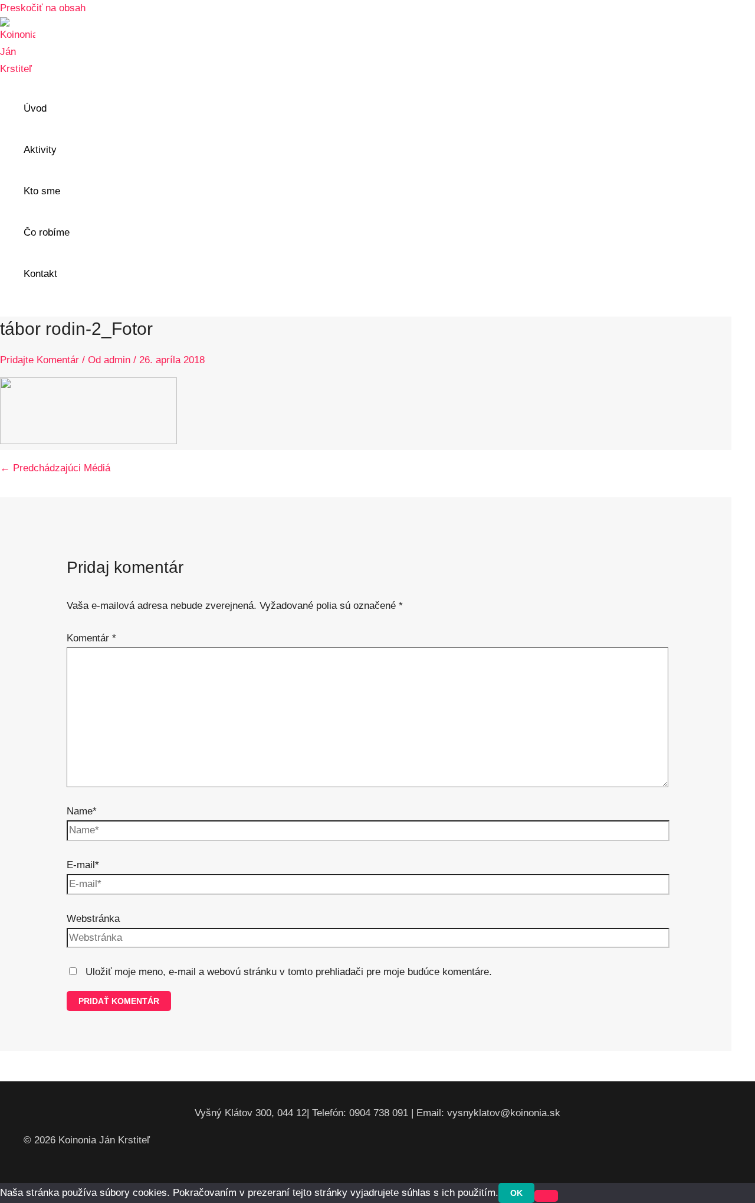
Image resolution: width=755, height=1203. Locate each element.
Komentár (91, 638)
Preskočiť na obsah (43, 8)
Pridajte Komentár (39, 360)
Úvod (35, 108)
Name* (82, 811)
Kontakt (40, 273)
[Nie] (546, 1196)
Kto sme (42, 191)
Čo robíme (47, 232)
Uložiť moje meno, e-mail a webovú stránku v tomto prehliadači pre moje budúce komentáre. (289, 971)
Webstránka (93, 918)
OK (516, 1193)
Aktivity (40, 149)
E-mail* (83, 865)
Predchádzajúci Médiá (55, 468)
